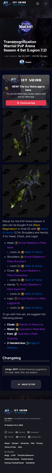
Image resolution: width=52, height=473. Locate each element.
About (7, 443)
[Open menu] (46, 3)
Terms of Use (10, 447)
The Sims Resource (25, 455)
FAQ (32, 443)
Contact (15, 443)
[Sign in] (37, 3)
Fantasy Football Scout (14, 463)
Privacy (39, 443)
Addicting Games (11, 459)
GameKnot (30, 463)
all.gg (6, 455)
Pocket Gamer (27, 459)
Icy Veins (8, 418)
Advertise (25, 443)
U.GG (13, 455)
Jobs (20, 447)
